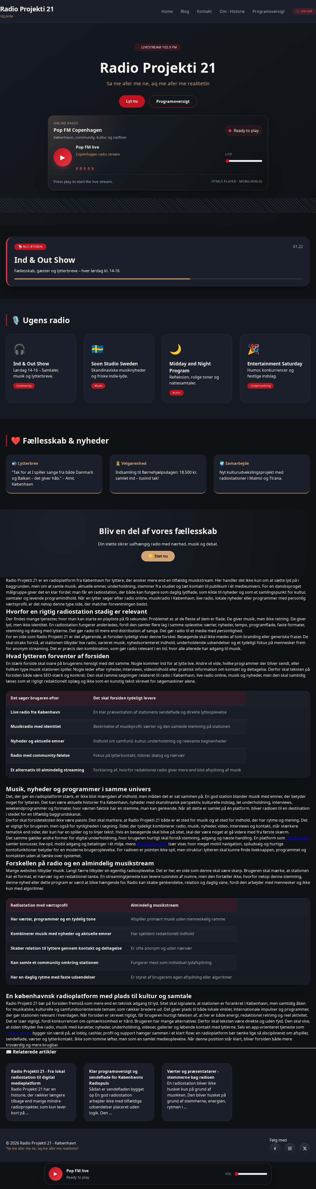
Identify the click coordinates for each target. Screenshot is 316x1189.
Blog (185, 11)
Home (167, 11)
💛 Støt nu (158, 556)
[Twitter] (304, 1148)
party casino (297, 838)
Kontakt (204, 11)
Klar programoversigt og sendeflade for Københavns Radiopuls (116, 1077)
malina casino (19, 1033)
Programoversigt (269, 11)
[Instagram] (289, 1148)
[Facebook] (275, 1148)
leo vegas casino (152, 844)
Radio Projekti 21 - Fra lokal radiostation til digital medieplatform (38, 1077)
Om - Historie (232, 11)
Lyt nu (132, 101)
